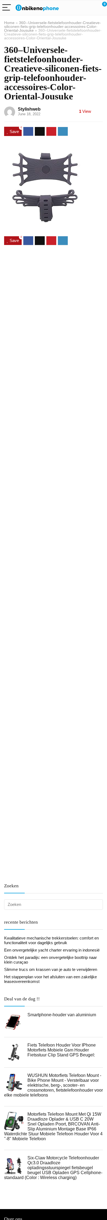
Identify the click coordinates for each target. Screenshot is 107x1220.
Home (9, 22)
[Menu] (6, 8)
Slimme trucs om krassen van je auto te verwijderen (50, 969)
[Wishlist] (89, 7)
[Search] (78, 8)
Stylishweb (29, 109)
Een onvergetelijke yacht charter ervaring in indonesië (52, 950)
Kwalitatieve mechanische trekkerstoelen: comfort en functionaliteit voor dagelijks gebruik (51, 940)
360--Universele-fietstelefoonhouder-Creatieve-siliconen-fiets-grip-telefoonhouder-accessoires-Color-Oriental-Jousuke (52, 26)
